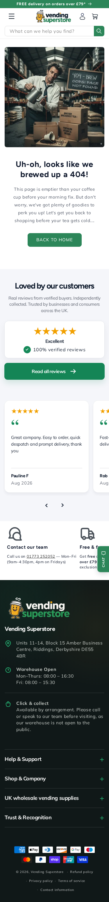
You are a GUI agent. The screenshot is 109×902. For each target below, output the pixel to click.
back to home (54, 239)
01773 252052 (41, 556)
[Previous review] (46, 505)
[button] (11, 16)
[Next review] (62, 505)
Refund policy (81, 872)
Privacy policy (41, 881)
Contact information (57, 890)
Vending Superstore (47, 872)
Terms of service (71, 881)
